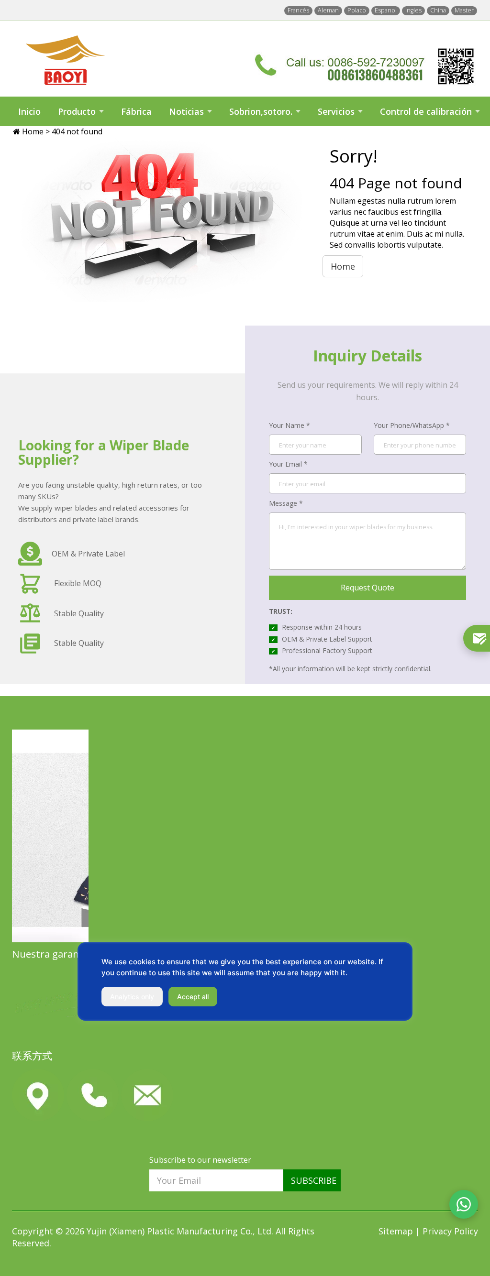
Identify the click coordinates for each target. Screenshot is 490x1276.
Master (464, 10)
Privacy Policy (450, 1231)
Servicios (336, 111)
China (438, 10)
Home (33, 131)
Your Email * (288, 464)
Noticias (186, 111)
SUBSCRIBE (313, 1180)
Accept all (193, 996)
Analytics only (132, 996)
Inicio (29, 111)
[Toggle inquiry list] (476, 638)
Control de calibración (426, 111)
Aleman (328, 10)
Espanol (386, 10)
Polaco (356, 10)
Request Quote (367, 587)
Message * (286, 503)
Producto (77, 111)
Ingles (413, 10)
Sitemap (397, 1231)
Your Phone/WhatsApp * (412, 425)
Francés (298, 10)
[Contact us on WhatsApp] (463, 1204)
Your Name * (289, 425)
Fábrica (136, 111)
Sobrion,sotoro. (260, 111)
